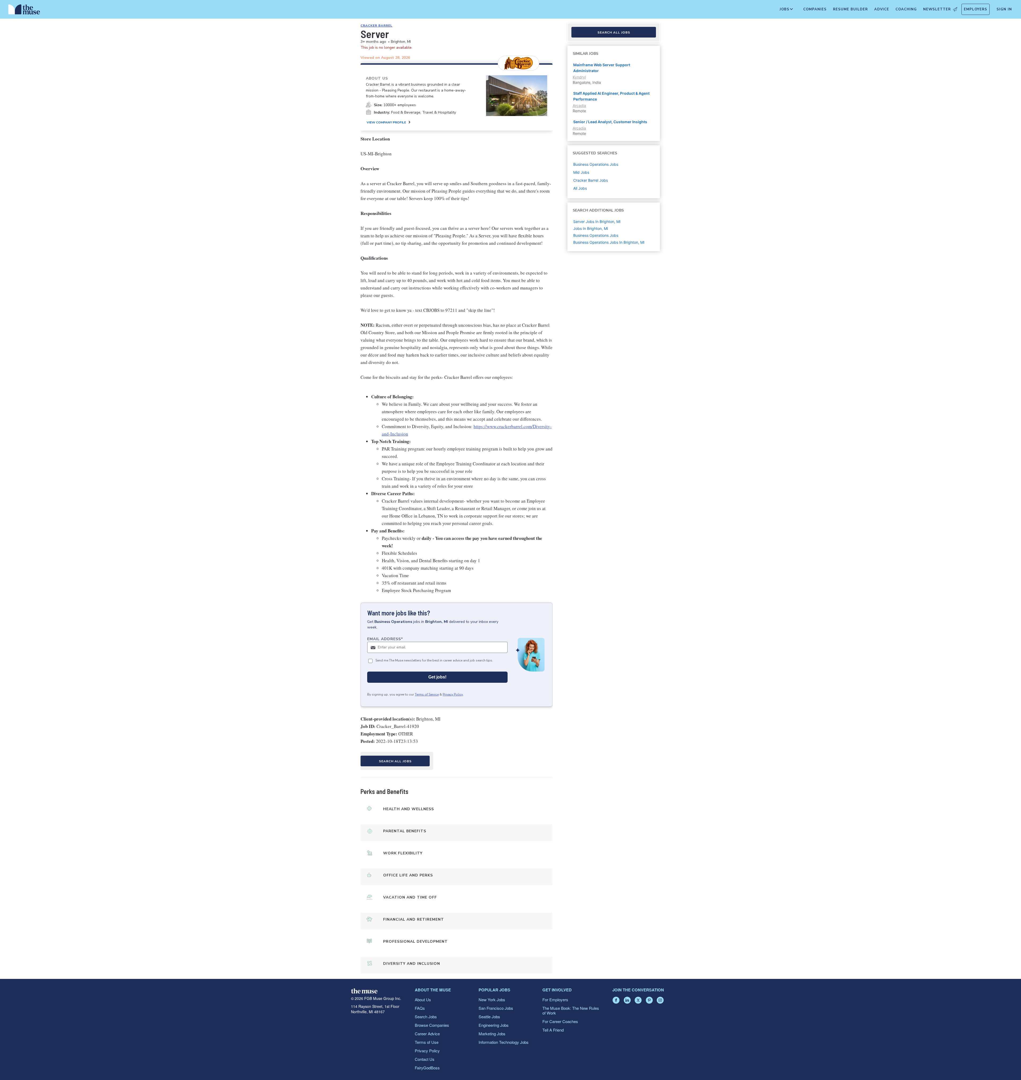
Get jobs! (437, 677)
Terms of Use (426, 1042)
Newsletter (937, 9)
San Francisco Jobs (496, 1008)
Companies (815, 9)
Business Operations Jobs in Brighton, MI (609, 242)
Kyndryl (579, 77)
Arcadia (579, 105)
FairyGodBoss (427, 1067)
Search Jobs (426, 1016)
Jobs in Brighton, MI (590, 228)
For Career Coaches (560, 1021)
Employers (975, 9)
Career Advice (427, 1033)
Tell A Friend (553, 1030)
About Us (423, 999)
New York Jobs (492, 999)
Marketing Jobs (492, 1033)
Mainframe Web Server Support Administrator (601, 68)
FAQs (420, 1008)
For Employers (555, 999)
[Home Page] (24, 11)
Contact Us (424, 1059)
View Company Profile (386, 122)
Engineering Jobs (494, 1025)
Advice (881, 9)
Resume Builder (850, 9)
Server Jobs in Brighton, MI (597, 221)
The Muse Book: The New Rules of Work (570, 1010)
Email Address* (385, 639)
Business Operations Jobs (595, 235)
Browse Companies (432, 1025)
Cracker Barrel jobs (590, 180)
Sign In (1004, 9)
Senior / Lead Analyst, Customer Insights (610, 121)
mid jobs (581, 172)
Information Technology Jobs (504, 1042)
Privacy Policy (453, 694)
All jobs (580, 188)
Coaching (906, 9)
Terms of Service (427, 694)
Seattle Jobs (489, 1016)
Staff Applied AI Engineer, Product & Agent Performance (611, 96)
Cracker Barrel (376, 25)
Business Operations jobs (595, 164)
